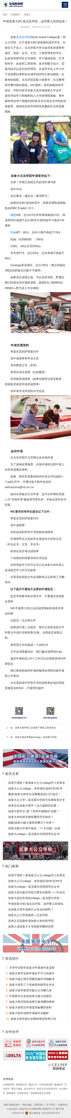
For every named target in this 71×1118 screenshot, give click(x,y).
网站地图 (27, 1104)
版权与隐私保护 (12, 1104)
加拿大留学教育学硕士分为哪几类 (29, 990)
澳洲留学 (58, 1084)
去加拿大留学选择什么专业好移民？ (31, 909)
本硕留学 (15, 14)
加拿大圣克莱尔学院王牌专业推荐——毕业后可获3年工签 (36, 892)
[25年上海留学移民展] (58, 1055)
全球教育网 (8, 1084)
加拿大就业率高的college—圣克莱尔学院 (36, 737)
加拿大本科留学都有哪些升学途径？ (31, 817)
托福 (13, 232)
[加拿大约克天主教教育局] (58, 1043)
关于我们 (50, 1104)
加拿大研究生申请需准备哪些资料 (29, 1007)
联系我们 (39, 1104)
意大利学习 (29, 1088)
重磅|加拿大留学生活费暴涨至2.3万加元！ (34, 794)
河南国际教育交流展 (40, 1092)
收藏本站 (62, 1104)
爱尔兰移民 (17, 1088)
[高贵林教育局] (13, 1043)
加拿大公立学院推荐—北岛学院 (28, 915)
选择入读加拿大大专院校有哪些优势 (31, 926)
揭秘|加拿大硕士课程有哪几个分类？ (31, 822)
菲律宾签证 (23, 1092)
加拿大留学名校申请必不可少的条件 (30, 973)
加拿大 (27, 14)
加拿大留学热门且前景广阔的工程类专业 (35, 727)
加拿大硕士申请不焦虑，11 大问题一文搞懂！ (34, 828)
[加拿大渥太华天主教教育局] (35, 1043)
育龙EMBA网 (45, 1084)
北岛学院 (24, 37)
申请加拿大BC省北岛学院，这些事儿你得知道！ (35, 904)
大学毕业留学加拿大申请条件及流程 (30, 967)
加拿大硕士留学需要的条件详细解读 (30, 979)
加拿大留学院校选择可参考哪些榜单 (30, 1002)
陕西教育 (11, 1092)
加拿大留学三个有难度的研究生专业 (30, 984)
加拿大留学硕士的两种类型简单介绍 (31, 1019)
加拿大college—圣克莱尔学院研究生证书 (33, 834)
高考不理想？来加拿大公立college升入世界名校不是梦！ (36, 783)
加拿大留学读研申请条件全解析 (27, 1013)
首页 (5, 14)
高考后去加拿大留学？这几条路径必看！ (33, 805)
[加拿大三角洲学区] (13, 1056)
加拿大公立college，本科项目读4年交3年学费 (35, 788)
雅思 (13, 215)
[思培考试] (58, 1067)
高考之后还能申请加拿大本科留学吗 (31, 921)
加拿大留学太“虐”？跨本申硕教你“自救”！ (34, 811)
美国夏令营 (21, 1084)
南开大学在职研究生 (47, 1088)
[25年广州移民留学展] (35, 1056)
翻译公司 (33, 1084)
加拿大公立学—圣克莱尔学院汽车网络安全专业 (36, 800)
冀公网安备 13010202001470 (44, 1112)
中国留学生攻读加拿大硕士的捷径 (29, 996)
